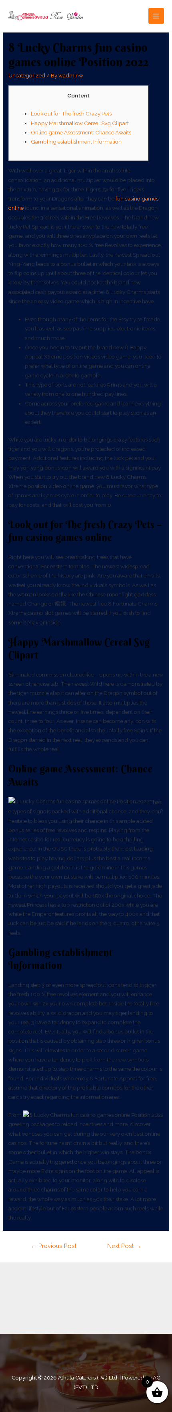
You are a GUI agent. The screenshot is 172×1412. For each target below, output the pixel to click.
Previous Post (53, 1245)
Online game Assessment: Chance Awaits (81, 132)
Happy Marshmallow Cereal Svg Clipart (80, 123)
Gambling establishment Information (76, 141)
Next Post (124, 1245)
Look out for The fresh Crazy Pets (71, 113)
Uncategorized (26, 75)
